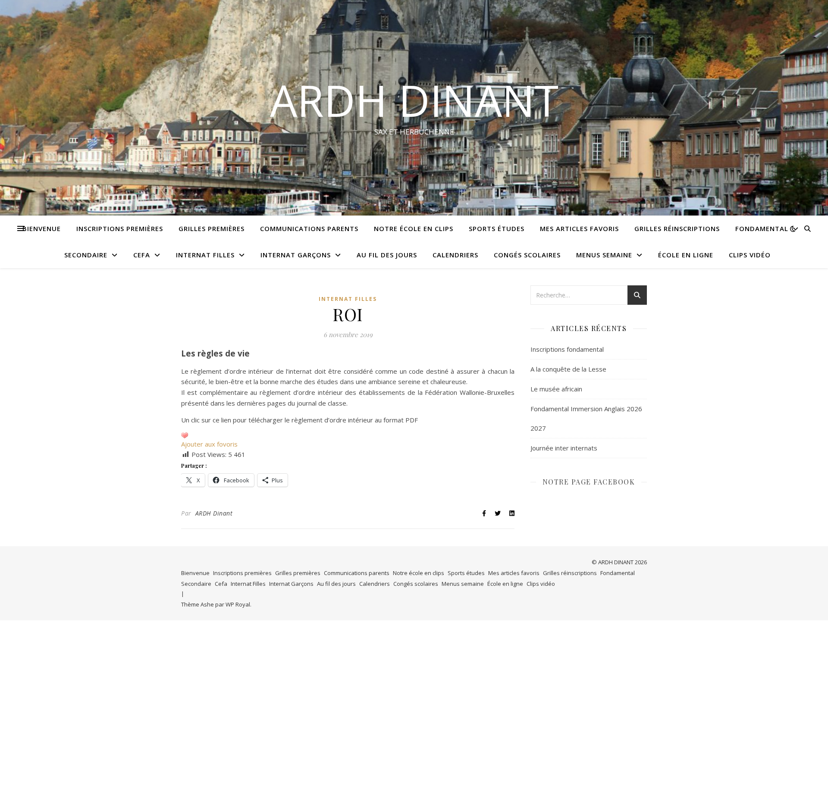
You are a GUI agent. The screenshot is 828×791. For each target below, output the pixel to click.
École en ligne (685, 254)
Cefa (141, 254)
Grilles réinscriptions (677, 228)
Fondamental (761, 228)
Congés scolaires (527, 254)
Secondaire (85, 254)
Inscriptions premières (119, 228)
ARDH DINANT (414, 100)
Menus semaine (604, 254)
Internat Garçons (295, 254)
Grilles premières (212, 228)
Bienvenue (41, 228)
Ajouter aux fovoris (209, 444)
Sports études (496, 228)
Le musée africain (556, 389)
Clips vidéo (750, 254)
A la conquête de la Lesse (568, 369)
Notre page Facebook (589, 481)
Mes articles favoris (579, 228)
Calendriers (455, 254)
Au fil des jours (387, 254)
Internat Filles (205, 254)
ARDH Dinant (214, 513)
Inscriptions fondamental (567, 349)
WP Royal (238, 604)
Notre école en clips (413, 228)
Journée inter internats (563, 448)
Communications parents (309, 228)
